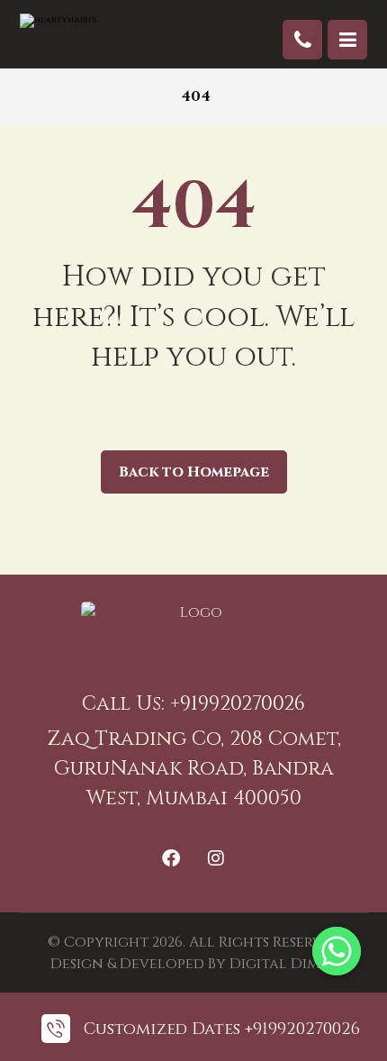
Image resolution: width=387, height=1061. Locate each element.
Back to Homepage (194, 472)
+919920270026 (237, 704)
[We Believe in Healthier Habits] (92, 31)
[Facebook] (171, 858)
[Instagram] (216, 858)
